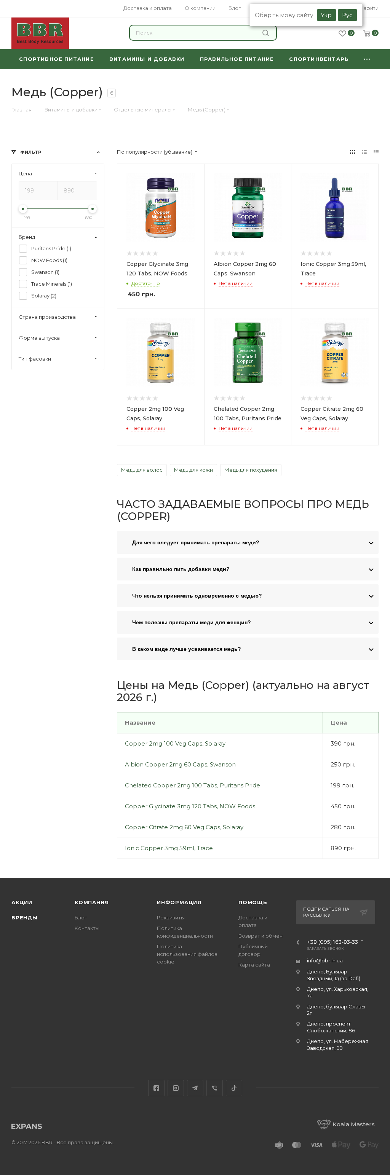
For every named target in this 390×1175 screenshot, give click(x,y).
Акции (21, 902)
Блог (81, 917)
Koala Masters (353, 1124)
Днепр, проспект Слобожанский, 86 (331, 1027)
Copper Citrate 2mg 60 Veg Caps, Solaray (184, 827)
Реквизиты (171, 917)
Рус (347, 15)
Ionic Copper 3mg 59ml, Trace (169, 848)
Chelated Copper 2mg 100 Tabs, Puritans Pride (192, 785)
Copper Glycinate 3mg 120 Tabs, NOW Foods (190, 806)
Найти (266, 33)
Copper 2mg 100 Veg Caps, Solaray (175, 743)
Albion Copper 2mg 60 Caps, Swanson (180, 764)
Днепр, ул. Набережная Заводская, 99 (337, 1044)
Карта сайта (254, 965)
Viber (214, 1088)
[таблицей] (376, 152)
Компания (92, 902)
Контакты (87, 928)
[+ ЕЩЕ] (367, 59)
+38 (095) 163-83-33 (332, 942)
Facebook (156, 1088)
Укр (326, 15)
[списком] (364, 152)
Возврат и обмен (260, 936)
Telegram (195, 1088)
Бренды (24, 917)
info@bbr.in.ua (325, 960)
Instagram (176, 1088)
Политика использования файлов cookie (187, 954)
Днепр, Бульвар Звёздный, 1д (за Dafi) (333, 974)
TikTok (234, 1088)
